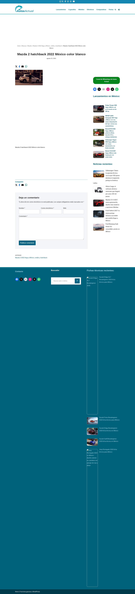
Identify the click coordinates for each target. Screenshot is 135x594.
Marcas (24, 46)
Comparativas (101, 9)
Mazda (30, 46)
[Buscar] (115, 9)
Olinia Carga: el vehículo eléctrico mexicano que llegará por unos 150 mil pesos (113, 191)
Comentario (23, 216)
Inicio (18, 46)
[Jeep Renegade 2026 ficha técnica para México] (92, 518)
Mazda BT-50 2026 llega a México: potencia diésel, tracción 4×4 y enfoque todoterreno (111, 133)
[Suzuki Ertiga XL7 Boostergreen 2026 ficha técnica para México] (92, 345)
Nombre (22, 208)
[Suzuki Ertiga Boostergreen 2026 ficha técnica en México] (92, 432)
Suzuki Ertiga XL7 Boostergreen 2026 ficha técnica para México (107, 279)
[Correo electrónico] (103, 89)
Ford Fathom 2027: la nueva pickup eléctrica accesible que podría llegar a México (113, 215)
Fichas (111, 9)
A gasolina (72, 9)
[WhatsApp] (116, 89)
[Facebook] (94, 89)
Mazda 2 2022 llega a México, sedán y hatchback (47, 46)
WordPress (36, 591)
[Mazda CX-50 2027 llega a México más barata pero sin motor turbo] (98, 155)
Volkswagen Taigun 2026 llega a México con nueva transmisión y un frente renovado (110, 144)
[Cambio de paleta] (119, 9)
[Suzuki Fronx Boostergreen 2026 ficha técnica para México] (92, 421)
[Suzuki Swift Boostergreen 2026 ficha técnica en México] (92, 442)
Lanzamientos (61, 9)
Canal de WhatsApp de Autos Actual (106, 80)
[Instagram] (108, 89)
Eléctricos (90, 9)
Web (64, 208)
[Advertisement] (67, 28)
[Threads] (112, 89)
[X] (99, 89)
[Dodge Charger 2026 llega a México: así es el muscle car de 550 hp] (98, 109)
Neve (17, 591)
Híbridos (81, 9)
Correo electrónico (47, 208)
